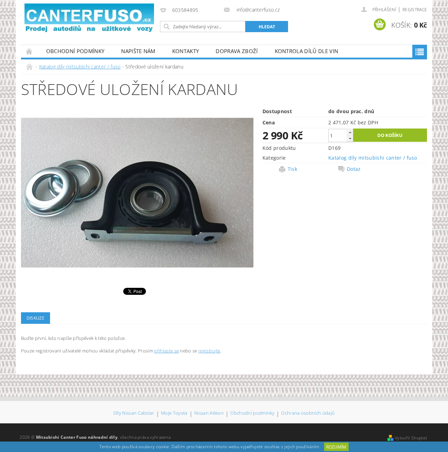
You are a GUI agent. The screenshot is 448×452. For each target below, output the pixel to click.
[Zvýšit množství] (350, 132)
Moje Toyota (174, 413)
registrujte (209, 351)
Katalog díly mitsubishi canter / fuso (372, 157)
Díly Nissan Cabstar (133, 413)
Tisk (292, 169)
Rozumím (336, 447)
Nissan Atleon (209, 413)
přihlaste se (166, 351)
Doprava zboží (237, 51)
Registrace (414, 10)
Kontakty (185, 51)
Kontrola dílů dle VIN (306, 51)
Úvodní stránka (29, 51)
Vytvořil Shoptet (411, 438)
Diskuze (35, 318)
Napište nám (138, 51)
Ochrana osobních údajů (308, 413)
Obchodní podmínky (75, 51)
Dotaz (354, 169)
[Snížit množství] (350, 138)
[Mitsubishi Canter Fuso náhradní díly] (89, 18)
